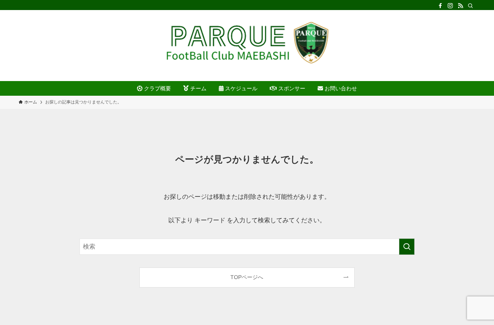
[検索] (470, 6)
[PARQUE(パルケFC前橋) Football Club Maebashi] (247, 42)
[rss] (460, 6)
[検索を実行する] (406, 247)
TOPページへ (246, 277)
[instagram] (450, 6)
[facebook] (440, 6)
